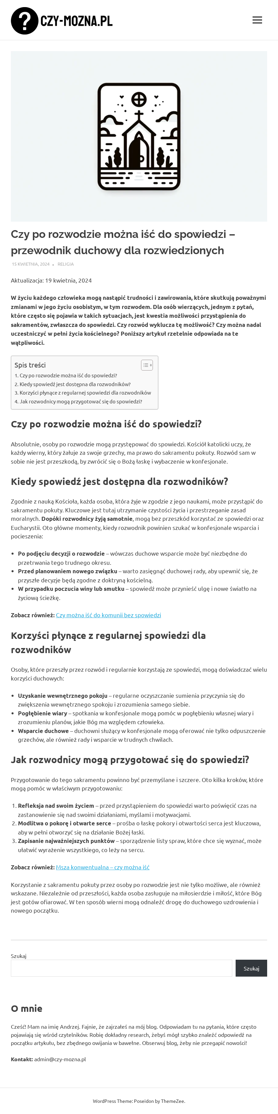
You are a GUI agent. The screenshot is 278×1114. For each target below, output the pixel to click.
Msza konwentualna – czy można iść (103, 866)
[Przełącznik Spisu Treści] (143, 365)
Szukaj (18, 955)
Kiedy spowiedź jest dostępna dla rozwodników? (75, 384)
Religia (66, 264)
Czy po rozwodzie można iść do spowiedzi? (68, 375)
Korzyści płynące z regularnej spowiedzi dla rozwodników (85, 392)
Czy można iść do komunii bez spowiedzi (108, 614)
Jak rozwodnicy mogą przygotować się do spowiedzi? (81, 401)
